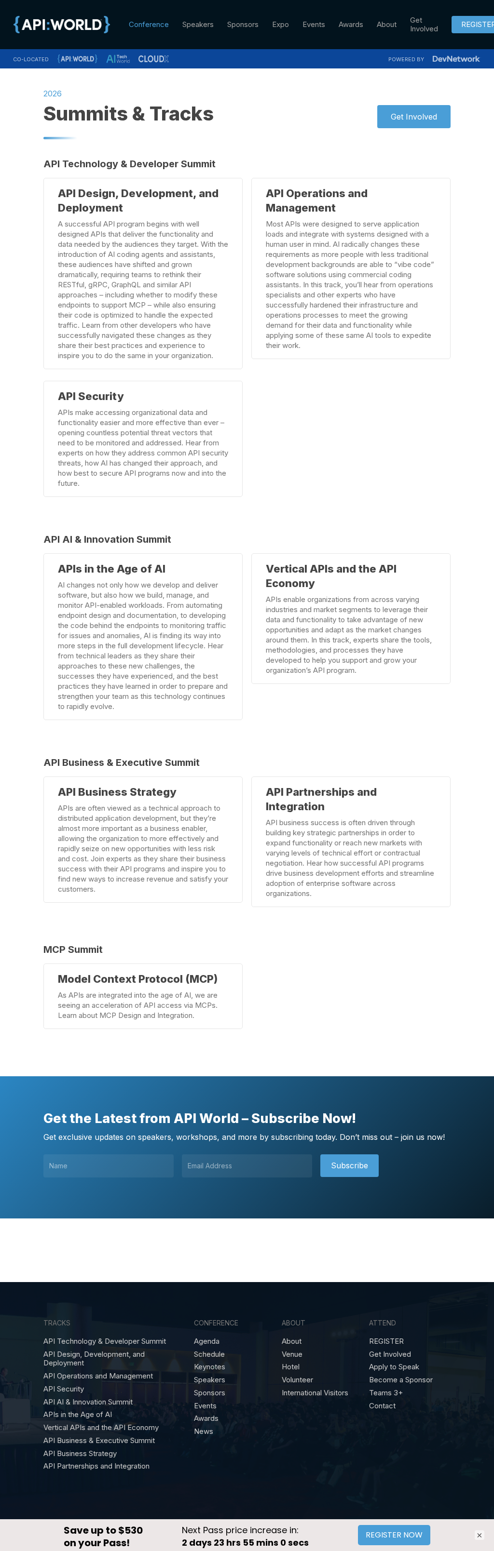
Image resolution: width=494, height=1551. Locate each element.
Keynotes (209, 1367)
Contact (382, 1406)
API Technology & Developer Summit (104, 1341)
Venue (292, 1354)
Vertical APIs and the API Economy (101, 1427)
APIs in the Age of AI (77, 1414)
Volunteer (297, 1380)
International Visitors (315, 1393)
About (292, 1341)
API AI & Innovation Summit (88, 1402)
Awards (206, 1418)
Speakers (209, 1380)
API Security (63, 1389)
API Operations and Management (98, 1376)
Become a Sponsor (401, 1380)
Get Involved (390, 1354)
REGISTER (386, 1341)
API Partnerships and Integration (96, 1466)
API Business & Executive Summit (99, 1440)
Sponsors (209, 1393)
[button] (414, 116)
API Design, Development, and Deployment (94, 1359)
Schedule (209, 1354)
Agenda (207, 1341)
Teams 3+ (386, 1393)
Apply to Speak (394, 1367)
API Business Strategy (80, 1453)
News (203, 1431)
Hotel (291, 1367)
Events (205, 1406)
